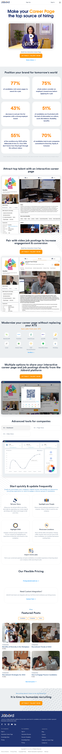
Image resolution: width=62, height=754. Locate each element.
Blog (43, 731)
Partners (44, 737)
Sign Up (28, 2)
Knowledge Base (5, 737)
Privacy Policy (13, 751)
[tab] (15, 427)
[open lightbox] (31, 36)
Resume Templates (26, 737)
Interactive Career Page (7, 734)
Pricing (2, 740)
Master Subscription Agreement (35, 751)
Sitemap (46, 751)
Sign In (53, 2)
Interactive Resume (26, 734)
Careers (44, 734)
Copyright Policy (22, 751)
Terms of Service (5, 751)
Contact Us (44, 743)
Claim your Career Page (47, 740)
